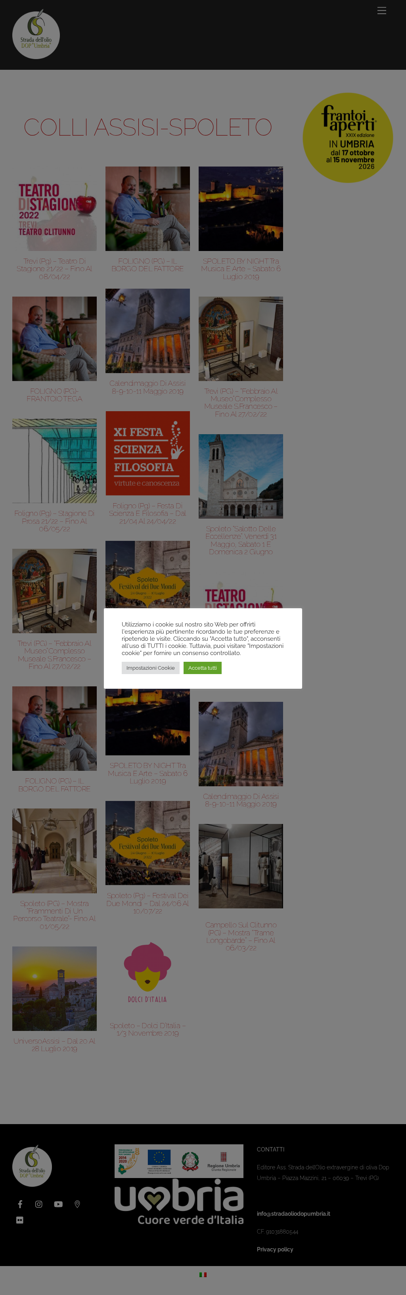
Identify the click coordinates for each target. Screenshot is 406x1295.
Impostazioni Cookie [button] (150, 668)
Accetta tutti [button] (202, 668)
